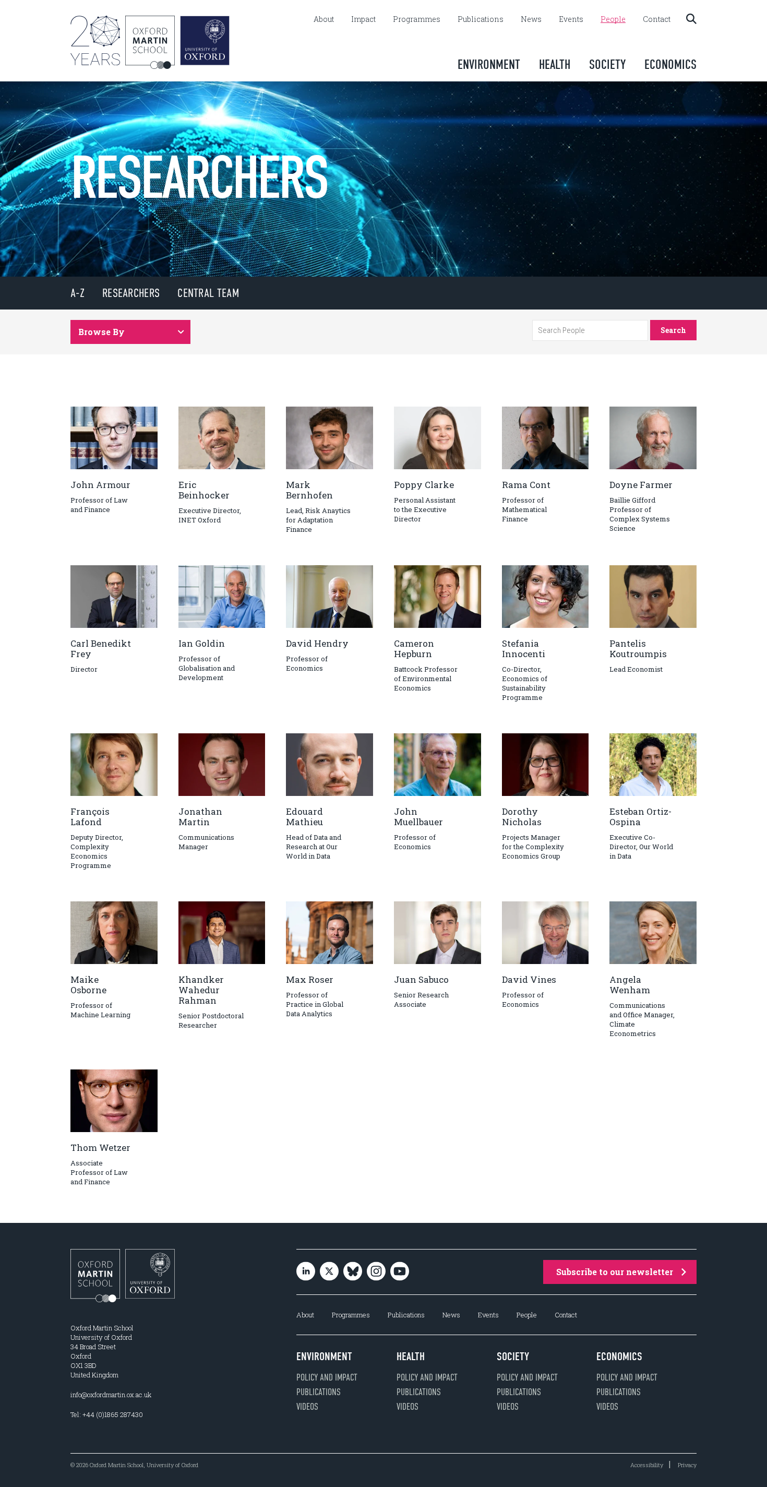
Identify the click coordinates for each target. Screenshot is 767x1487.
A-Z (77, 293)
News (531, 19)
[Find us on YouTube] (399, 1272)
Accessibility (646, 1465)
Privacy (687, 1465)
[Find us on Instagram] (376, 1272)
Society (607, 64)
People (613, 19)
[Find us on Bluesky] (352, 1272)
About (324, 19)
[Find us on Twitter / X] (329, 1272)
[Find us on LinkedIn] (305, 1272)
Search (673, 330)
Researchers (131, 293)
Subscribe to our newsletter (614, 1271)
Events (571, 19)
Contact (656, 19)
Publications (481, 19)
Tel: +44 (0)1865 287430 (106, 1414)
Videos (307, 1406)
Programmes (416, 19)
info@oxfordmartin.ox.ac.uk (110, 1394)
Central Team (208, 293)
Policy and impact (326, 1377)
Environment (489, 64)
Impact (363, 19)
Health (554, 64)
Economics (670, 64)
